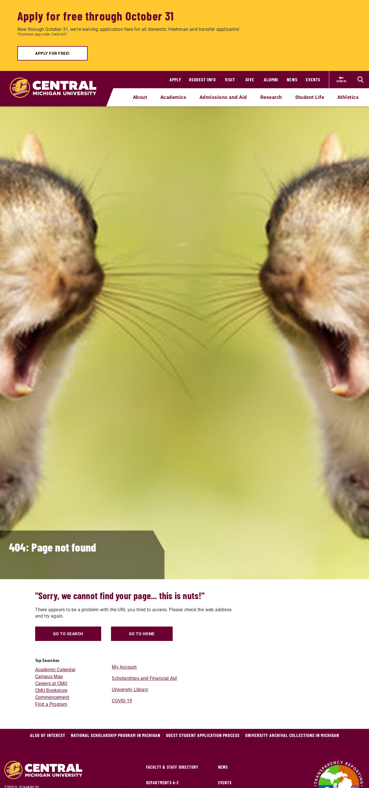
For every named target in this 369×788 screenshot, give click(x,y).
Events (313, 79)
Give (250, 79)
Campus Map (49, 676)
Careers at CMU (51, 683)
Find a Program (51, 704)
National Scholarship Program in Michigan (115, 735)
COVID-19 (122, 701)
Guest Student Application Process (203, 735)
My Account (124, 667)
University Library (130, 689)
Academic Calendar (55, 669)
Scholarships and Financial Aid (144, 678)
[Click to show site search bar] (360, 79)
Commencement (52, 697)
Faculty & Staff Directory (172, 767)
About (140, 97)
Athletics (348, 97)
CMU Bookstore (51, 690)
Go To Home (142, 633)
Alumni (271, 79)
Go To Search (68, 633)
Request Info (202, 79)
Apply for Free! (52, 53)
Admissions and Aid (223, 97)
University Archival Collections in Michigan (292, 735)
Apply (175, 79)
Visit (230, 79)
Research (271, 97)
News (292, 79)
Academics (173, 97)
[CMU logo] (56, 81)
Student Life (309, 97)
